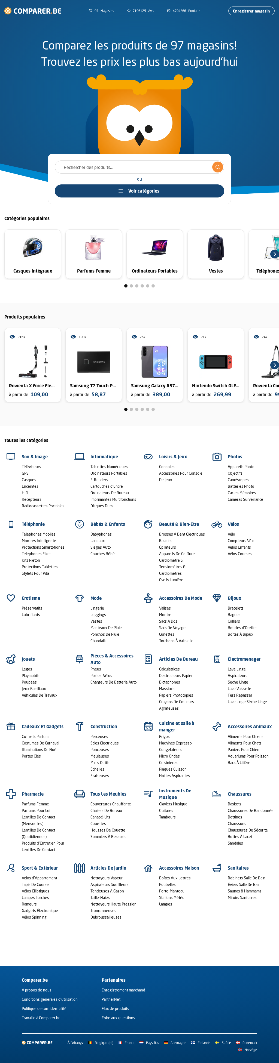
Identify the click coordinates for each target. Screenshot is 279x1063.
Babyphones (101, 534)
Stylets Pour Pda (35, 573)
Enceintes (30, 486)
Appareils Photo (241, 466)
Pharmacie (33, 794)
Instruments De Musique (175, 794)
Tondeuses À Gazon (107, 891)
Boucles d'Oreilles (242, 627)
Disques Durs (101, 505)
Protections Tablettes (40, 566)
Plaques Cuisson (173, 769)
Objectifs (235, 473)
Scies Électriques (104, 743)
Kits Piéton (31, 560)
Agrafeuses (169, 708)
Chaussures (239, 794)
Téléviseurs (31, 466)
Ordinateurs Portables (108, 473)
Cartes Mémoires (242, 492)
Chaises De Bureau (106, 810)
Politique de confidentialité (44, 1008)
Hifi (25, 492)
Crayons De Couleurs (176, 701)
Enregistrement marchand (123, 990)
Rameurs (29, 904)
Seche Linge (238, 682)
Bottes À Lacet (240, 836)
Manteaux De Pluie (106, 627)
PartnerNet (111, 999)
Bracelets (236, 608)
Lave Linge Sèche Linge (247, 701)
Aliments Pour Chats (245, 743)
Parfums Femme (35, 804)
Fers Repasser (240, 695)
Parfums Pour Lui (36, 810)
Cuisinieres (168, 762)
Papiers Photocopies (176, 695)
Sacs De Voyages (173, 627)
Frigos (164, 736)
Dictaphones (169, 682)
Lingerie (97, 608)
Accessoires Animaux (250, 726)
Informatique (104, 456)
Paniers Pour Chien (243, 749)
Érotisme (31, 598)
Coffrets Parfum (35, 736)
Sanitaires (238, 868)
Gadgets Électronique (40, 910)
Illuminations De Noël (39, 749)
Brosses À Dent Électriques (182, 534)
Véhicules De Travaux (39, 695)
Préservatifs (32, 608)
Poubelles (167, 884)
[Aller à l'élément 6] (153, 286)
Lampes (165, 904)
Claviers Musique (173, 804)
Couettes (98, 823)
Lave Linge (237, 669)
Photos (235, 456)
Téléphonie (33, 524)
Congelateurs (170, 749)
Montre (165, 614)
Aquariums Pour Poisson (248, 756)
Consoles (167, 466)
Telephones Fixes (36, 553)
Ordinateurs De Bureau (109, 492)
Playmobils (31, 675)
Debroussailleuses (106, 917)
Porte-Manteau (171, 891)
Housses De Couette (107, 830)
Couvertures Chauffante (110, 804)
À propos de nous (36, 990)
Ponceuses (99, 749)
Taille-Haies (100, 897)
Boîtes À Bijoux (240, 634)
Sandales (235, 843)
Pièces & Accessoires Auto (112, 659)
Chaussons (237, 823)
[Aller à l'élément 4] (142, 286)
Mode (96, 598)
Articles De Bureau (178, 659)
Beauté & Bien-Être (179, 524)
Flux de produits (115, 1008)
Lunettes (166, 634)
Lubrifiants (31, 614)
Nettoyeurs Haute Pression (113, 904)
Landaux (97, 540)
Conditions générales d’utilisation (50, 999)
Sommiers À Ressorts (108, 836)
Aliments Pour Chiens (245, 736)
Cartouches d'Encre (106, 486)
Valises (165, 608)
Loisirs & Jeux (173, 456)
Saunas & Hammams (245, 891)
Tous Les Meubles (108, 794)
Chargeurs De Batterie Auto (113, 682)
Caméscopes (238, 479)
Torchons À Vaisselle (176, 640)
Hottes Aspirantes (174, 775)
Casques (29, 479)
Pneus (95, 669)
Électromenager (244, 659)
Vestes (96, 621)
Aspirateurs (237, 675)
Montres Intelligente (39, 540)
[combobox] (139, 167)
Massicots (167, 688)
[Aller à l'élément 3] (136, 286)
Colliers (234, 621)
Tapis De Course (35, 884)
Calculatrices (169, 669)
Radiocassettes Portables (43, 505)
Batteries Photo (241, 486)
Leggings (98, 614)
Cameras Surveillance (245, 499)
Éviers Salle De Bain (244, 884)
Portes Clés (31, 756)
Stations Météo (171, 897)
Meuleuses (99, 756)
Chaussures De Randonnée (251, 810)
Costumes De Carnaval (40, 743)
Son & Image (35, 456)
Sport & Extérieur (40, 868)
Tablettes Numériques (109, 466)
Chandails (98, 640)
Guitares (166, 810)
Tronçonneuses (103, 910)
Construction (103, 726)
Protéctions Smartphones (43, 547)
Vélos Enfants (239, 547)
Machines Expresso (175, 743)
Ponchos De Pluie (104, 634)
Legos (27, 669)
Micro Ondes (169, 756)
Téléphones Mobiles (39, 534)
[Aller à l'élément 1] (126, 286)
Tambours (167, 817)
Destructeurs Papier (176, 675)
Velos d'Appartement (39, 878)
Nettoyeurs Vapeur (106, 878)
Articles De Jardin (108, 868)
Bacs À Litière (239, 762)
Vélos (233, 524)
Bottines (235, 817)
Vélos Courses (240, 553)
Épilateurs (167, 547)
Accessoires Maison (179, 868)
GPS (25, 473)
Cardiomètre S (171, 560)
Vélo (231, 534)
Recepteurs (31, 499)
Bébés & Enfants (107, 524)
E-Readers (99, 479)
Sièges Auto (100, 547)
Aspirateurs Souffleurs (109, 884)
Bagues (234, 614)
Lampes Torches (35, 897)
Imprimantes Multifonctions (113, 499)
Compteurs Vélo (241, 540)
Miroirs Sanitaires (242, 897)
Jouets (28, 659)
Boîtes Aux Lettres (175, 878)
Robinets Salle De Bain (246, 878)
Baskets (234, 804)
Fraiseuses (99, 775)
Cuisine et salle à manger (176, 727)
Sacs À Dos (168, 621)
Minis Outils (100, 762)
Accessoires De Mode (180, 598)
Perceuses (99, 736)
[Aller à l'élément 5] (147, 286)
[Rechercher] (217, 167)
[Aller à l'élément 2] (131, 286)
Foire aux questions (118, 1017)
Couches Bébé (102, 553)
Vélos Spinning (34, 917)
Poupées (29, 682)
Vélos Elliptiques (35, 891)
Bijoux (234, 598)
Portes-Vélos (101, 675)
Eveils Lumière (171, 579)
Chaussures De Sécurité (248, 830)
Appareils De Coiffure (177, 553)
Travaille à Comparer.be (41, 1017)
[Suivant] (274, 254)
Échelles (97, 769)
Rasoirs (165, 540)
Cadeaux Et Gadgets (42, 726)
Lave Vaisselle (239, 688)
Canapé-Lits (100, 817)
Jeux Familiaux (34, 688)
